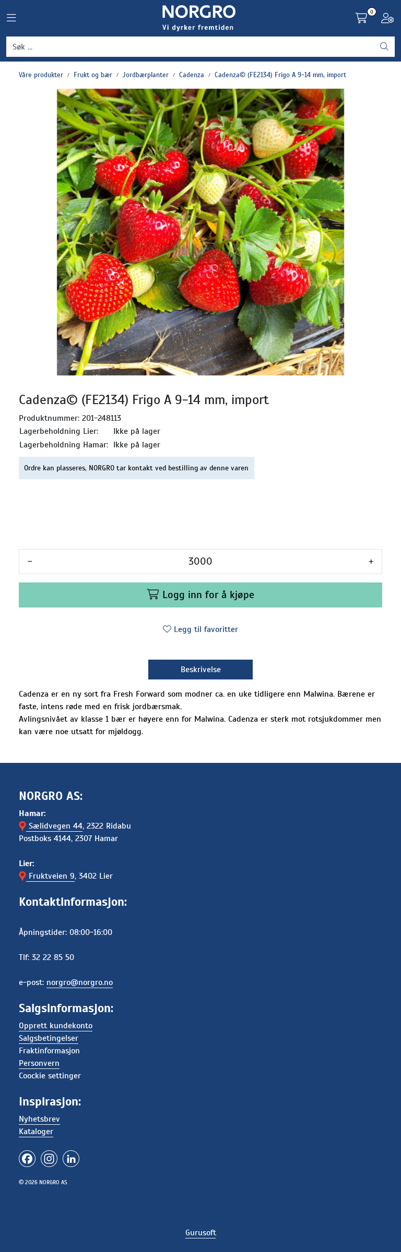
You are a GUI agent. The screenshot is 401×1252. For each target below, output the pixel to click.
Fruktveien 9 (50, 876)
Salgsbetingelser (48, 1038)
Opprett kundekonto (55, 1025)
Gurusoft (200, 1232)
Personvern (39, 1063)
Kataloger (36, 1131)
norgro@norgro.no (79, 982)
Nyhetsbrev (39, 1119)
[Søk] (384, 47)
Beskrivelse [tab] (201, 669)
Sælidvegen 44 (54, 826)
